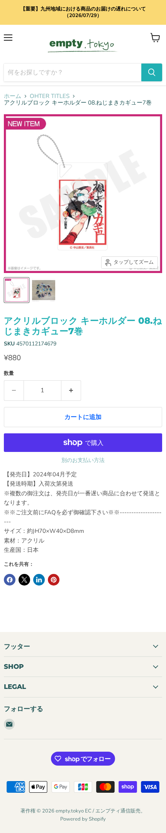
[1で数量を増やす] (71, 390)
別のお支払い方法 (83, 460)
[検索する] (151, 72)
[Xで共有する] (24, 580)
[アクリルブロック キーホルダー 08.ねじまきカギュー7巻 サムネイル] (16, 290)
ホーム (12, 96)
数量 (9, 373)
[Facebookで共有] (9, 580)
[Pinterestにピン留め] (53, 580)
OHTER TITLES (49, 96)
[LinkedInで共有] (39, 580)
